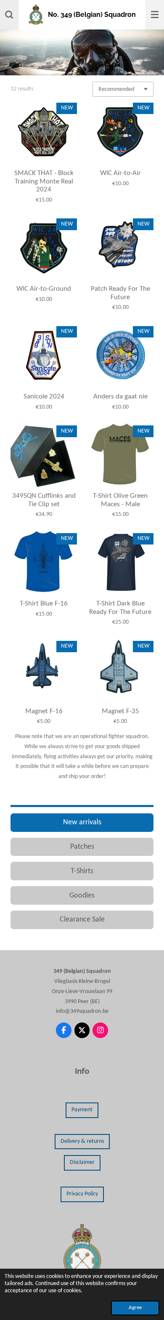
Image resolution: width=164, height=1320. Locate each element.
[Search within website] (9, 14)
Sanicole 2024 (44, 396)
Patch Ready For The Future (120, 293)
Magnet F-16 (44, 711)
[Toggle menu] (154, 14)
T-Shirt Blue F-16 (44, 603)
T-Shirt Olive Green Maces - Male (120, 500)
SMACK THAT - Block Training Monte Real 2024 (44, 181)
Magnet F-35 (120, 711)
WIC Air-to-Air (120, 173)
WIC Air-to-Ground (43, 288)
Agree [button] (135, 1307)
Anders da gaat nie (120, 396)
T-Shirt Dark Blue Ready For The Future (120, 608)
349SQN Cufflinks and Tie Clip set (44, 500)
